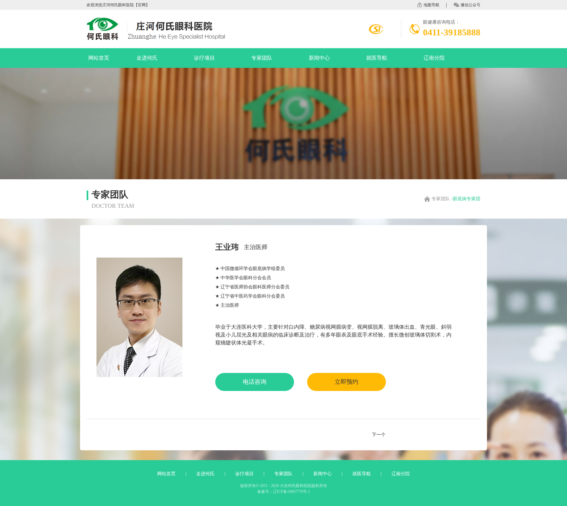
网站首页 (98, 58)
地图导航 (431, 5)
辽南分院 (434, 58)
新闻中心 (319, 58)
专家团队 (261, 58)
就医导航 (376, 58)
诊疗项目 (204, 58)
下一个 (379, 435)
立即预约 (346, 382)
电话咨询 (254, 382)
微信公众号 (470, 5)
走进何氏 (147, 58)
